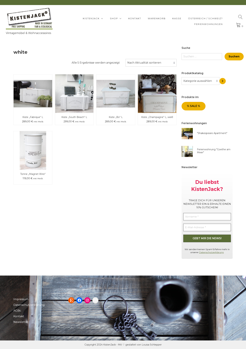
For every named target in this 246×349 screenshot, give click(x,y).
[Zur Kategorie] (222, 81)
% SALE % (193, 106)
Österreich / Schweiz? (205, 18)
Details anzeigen (32, 96)
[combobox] (151, 63)
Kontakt (134, 18)
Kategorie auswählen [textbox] (197, 80)
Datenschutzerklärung (211, 252)
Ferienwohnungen (208, 24)
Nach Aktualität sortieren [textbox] (144, 62)
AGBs (17, 310)
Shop (114, 18)
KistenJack (91, 18)
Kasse (176, 18)
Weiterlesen (32, 143)
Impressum (21, 299)
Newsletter (20, 322)
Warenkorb (157, 18)
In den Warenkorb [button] (33, 86)
